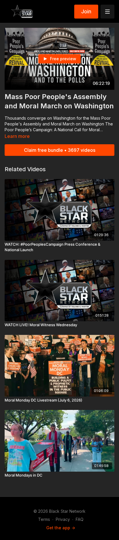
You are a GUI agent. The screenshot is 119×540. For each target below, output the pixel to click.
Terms (44, 519)
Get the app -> (60, 527)
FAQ (79, 519)
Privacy (63, 519)
